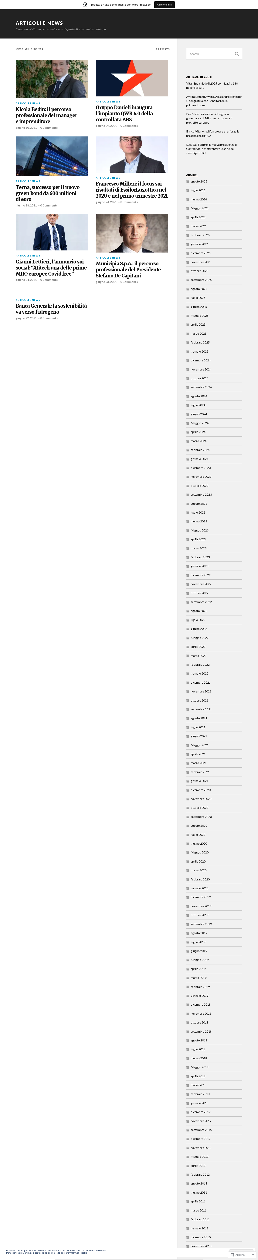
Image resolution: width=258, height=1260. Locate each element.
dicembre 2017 (201, 1112)
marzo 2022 (198, 655)
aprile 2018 (198, 1076)
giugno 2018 (199, 1058)
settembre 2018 (201, 1031)
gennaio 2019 (199, 995)
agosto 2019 (199, 933)
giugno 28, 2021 (26, 205)
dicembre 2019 (201, 897)
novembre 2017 (201, 1121)
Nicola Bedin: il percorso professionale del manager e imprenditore (46, 116)
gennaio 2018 (199, 1103)
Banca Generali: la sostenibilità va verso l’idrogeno (51, 309)
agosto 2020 (199, 825)
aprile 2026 (198, 217)
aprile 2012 (198, 1165)
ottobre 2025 (199, 271)
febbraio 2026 (200, 235)
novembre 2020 (201, 798)
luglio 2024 (198, 405)
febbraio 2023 (200, 557)
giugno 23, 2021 (106, 281)
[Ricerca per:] (214, 53)
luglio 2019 (198, 942)
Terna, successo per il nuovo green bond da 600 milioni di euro (48, 194)
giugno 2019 (199, 951)
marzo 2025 (198, 333)
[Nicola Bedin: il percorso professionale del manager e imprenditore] (52, 79)
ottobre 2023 (199, 485)
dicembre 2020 (201, 790)
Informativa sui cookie (76, 1252)
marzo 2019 (198, 977)
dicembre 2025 (201, 253)
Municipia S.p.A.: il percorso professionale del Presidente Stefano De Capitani (128, 270)
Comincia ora (164, 4)
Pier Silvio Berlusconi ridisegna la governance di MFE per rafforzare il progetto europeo (209, 118)
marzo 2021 (198, 763)
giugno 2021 (199, 736)
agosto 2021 (199, 718)
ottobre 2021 (199, 700)
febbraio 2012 (200, 1174)
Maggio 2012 (200, 1156)
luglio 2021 (198, 727)
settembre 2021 (201, 709)
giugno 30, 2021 (26, 127)
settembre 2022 (201, 602)
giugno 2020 (199, 843)
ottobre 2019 (199, 915)
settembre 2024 (201, 387)
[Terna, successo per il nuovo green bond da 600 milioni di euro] (52, 156)
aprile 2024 (198, 432)
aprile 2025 (198, 324)
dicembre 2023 (201, 467)
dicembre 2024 (201, 360)
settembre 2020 (201, 816)
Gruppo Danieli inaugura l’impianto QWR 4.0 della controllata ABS (124, 114)
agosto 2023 (199, 503)
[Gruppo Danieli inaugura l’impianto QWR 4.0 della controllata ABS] (132, 78)
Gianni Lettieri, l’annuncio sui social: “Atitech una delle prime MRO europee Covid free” (51, 268)
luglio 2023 (198, 512)
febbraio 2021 (200, 772)
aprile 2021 (198, 754)
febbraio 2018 (200, 1094)
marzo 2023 (198, 548)
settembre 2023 (201, 494)
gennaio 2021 (199, 780)
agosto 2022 (199, 610)
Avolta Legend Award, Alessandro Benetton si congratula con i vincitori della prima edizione (214, 101)
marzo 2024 (198, 441)
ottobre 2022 (199, 593)
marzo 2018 (198, 1085)
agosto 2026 (199, 181)
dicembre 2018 (201, 1004)
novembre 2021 (201, 691)
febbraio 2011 (200, 1219)
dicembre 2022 (201, 575)
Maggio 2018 (200, 1067)
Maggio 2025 (200, 315)
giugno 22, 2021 (26, 318)
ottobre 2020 (199, 807)
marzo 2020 (198, 870)
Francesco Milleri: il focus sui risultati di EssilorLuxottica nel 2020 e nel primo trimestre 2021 (132, 190)
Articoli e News (39, 23)
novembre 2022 (201, 584)
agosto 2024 (199, 396)
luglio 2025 (198, 297)
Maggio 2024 (200, 423)
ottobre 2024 (199, 378)
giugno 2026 (199, 199)
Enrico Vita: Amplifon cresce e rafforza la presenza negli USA (212, 133)
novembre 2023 (201, 476)
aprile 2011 (198, 1201)
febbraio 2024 (200, 449)
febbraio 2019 (200, 986)
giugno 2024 (199, 414)
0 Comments (49, 127)
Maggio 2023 (200, 530)
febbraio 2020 (200, 879)
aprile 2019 (198, 968)
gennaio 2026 (199, 244)
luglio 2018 (198, 1049)
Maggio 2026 (200, 208)
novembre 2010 (201, 1246)
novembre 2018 (201, 1013)
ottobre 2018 (199, 1022)
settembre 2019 (201, 924)
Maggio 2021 (200, 745)
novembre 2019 (201, 906)
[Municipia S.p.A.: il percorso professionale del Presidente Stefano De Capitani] (132, 233)
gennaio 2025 (199, 351)
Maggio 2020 (200, 852)
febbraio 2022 (200, 664)
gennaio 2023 (199, 566)
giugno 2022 (199, 628)
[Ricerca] (236, 53)
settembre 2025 (201, 279)
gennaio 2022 (199, 673)
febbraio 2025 (200, 342)
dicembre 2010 (201, 1237)
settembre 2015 (201, 1129)
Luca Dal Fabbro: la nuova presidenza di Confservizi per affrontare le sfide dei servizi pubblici (211, 149)
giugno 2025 (199, 306)
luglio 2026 (198, 190)
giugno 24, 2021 (106, 202)
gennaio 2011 (199, 1228)
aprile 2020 (198, 861)
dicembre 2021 (201, 682)
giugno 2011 (199, 1192)
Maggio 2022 (200, 637)
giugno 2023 (199, 521)
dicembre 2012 (201, 1138)
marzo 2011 (198, 1210)
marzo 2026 (198, 226)
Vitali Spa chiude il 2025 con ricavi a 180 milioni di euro (212, 85)
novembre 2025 (201, 262)
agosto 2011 (199, 1183)
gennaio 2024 (199, 459)
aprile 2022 (198, 646)
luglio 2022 (198, 620)
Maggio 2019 (200, 959)
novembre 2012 (201, 1147)
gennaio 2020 (199, 888)
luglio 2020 (198, 834)
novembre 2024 (201, 369)
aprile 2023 (198, 539)
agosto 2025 (199, 288)
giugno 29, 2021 (106, 125)
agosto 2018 (199, 1040)
